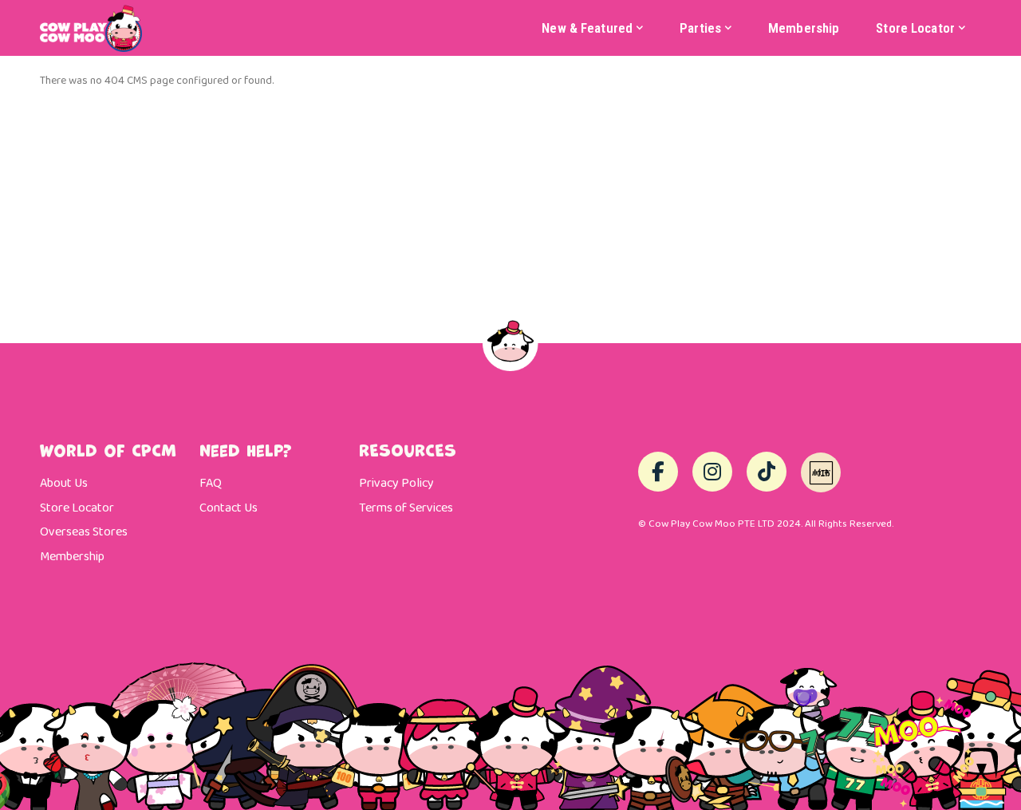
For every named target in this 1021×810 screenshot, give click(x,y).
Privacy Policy (396, 483)
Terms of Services (406, 508)
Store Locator (77, 508)
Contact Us (228, 508)
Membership (72, 557)
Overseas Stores (84, 532)
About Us (64, 483)
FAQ (210, 483)
